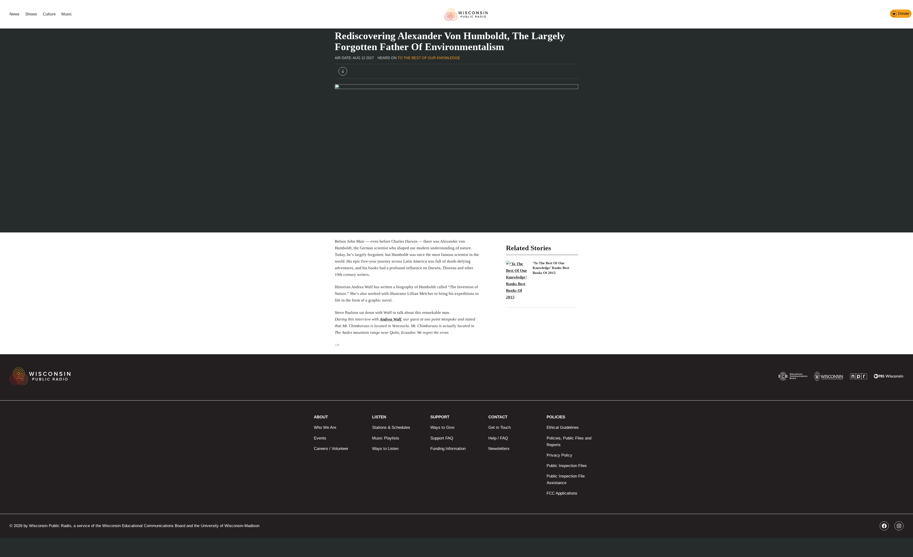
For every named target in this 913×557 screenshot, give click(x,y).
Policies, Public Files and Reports (569, 441)
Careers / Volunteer (331, 448)
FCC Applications (562, 493)
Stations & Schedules (391, 427)
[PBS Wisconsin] (888, 377)
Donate (903, 13)
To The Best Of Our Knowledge (429, 58)
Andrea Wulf (390, 319)
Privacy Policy (559, 455)
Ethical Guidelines (563, 427)
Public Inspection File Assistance (566, 479)
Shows (31, 14)
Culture (49, 14)
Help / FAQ (498, 438)
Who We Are (325, 427)
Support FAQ (441, 438)
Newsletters (499, 448)
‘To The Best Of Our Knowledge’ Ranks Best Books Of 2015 (551, 268)
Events (320, 438)
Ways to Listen (385, 448)
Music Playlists (385, 438)
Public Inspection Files (567, 465)
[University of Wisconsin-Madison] (828, 377)
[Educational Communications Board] (793, 377)
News (14, 14)
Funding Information (448, 448)
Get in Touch (499, 427)
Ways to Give (442, 427)
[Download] (343, 72)
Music (66, 14)
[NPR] (858, 377)
